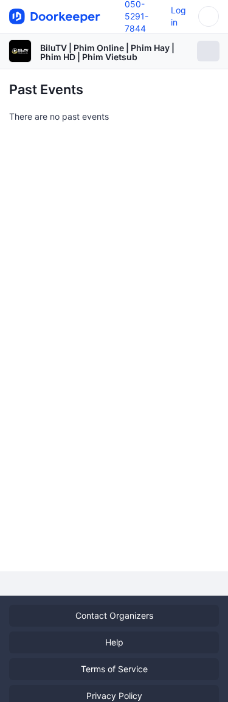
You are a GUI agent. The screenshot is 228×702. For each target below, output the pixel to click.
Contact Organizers (114, 615)
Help (114, 642)
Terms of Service (114, 669)
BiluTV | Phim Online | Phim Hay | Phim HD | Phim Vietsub (107, 52)
